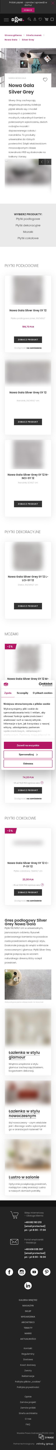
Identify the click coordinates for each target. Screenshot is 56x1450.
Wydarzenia (28, 1316)
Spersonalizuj (26, 754)
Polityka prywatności (28, 1387)
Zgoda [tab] (7, 693)
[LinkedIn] (28, 1288)
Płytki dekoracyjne (28, 225)
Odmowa (28, 763)
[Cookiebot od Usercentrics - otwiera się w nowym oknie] (39, 684)
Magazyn (28, 1305)
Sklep (28, 1311)
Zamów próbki (28, 1407)
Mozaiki (28, 232)
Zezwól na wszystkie (28, 745)
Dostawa (28, 1359)
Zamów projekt (28, 1402)
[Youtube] (34, 1274)
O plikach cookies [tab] (42, 693)
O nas (28, 1418)
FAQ (28, 1424)
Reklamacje (28, 1376)
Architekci (28, 1322)
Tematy (28, 1327)
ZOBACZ (28, 10)
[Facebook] (9, 1274)
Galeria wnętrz (28, 1300)
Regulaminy (28, 1353)
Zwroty (28, 1370)
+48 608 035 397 (33, 1249)
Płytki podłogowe (28, 219)
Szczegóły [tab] (22, 693)
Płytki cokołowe (28, 238)
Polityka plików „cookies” (28, 1381)
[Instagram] (22, 1274)
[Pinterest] (46, 1274)
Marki (28, 1333)
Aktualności (28, 1338)
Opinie (28, 1396)
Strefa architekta (28, 1413)
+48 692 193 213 (33, 1222)
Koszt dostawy (28, 1365)
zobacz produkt (28, 339)
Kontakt (28, 1348)
